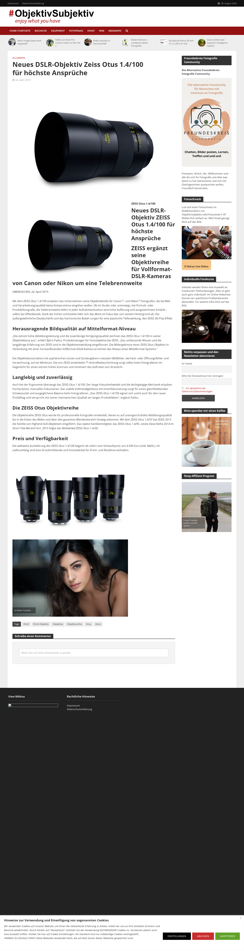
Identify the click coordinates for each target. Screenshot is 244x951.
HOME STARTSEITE (20, 30)
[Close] (241, 918)
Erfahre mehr (12, 946)
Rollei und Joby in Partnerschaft (101, 42)
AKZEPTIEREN (227, 936)
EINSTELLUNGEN (177, 936)
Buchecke (41, 30)
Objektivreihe (74, 624)
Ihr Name (187, 363)
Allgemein (18, 57)
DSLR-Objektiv (41, 624)
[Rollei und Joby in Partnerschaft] (88, 42)
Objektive (58, 624)
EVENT (91, 30)
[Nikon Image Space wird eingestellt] (12, 42)
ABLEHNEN (203, 936)
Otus (88, 624)
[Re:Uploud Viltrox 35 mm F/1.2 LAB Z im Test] (163, 42)
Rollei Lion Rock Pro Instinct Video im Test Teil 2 (67, 42)
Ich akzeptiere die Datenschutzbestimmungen (197, 390)
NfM (101, 30)
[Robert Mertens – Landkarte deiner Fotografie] (125, 43)
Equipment (58, 30)
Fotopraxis (76, 30)
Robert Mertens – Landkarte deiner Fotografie (139, 42)
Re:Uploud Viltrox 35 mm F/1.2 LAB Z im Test (181, 42)
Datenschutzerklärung (33, 3)
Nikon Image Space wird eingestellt (29, 42)
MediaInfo (115, 30)
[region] (122, 933)
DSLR (26, 624)
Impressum (13, 3)
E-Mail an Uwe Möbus (196, 266)
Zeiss (98, 624)
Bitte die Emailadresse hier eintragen (202, 375)
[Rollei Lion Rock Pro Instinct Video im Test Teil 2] (50, 43)
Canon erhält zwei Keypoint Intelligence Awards (217, 42)
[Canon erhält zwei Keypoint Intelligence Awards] (201, 43)
